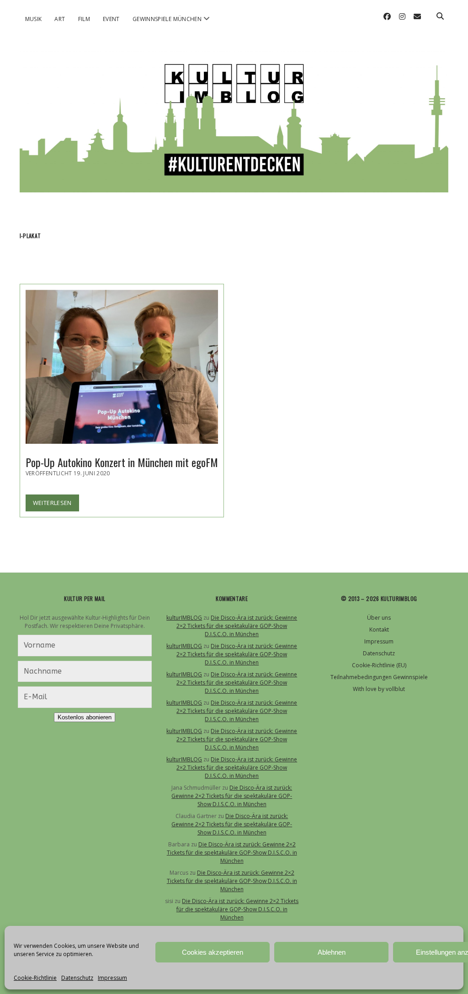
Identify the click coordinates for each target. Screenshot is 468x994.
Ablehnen (332, 952)
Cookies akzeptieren (212, 952)
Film (84, 19)
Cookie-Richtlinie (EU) (379, 665)
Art (59, 19)
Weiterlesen (56, 504)
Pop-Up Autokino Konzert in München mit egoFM (122, 367)
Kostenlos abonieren (85, 717)
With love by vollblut (379, 689)
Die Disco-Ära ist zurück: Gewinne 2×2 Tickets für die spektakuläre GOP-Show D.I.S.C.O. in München (236, 626)
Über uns (379, 618)
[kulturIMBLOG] (234, 183)
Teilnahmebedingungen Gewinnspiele (379, 677)
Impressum (112, 978)
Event (111, 19)
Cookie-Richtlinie (35, 978)
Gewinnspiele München (167, 19)
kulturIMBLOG (184, 618)
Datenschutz (77, 978)
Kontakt (379, 629)
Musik (33, 19)
